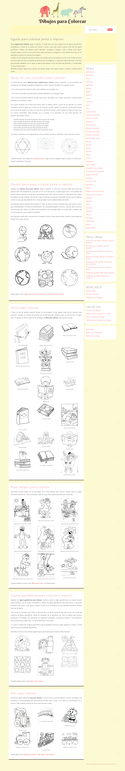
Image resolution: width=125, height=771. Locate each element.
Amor (88, 78)
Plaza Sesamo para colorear (30, 487)
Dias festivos (91, 125)
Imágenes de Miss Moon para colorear (100, 273)
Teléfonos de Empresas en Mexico (98, 320)
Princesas (89, 218)
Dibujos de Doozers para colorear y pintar (99, 268)
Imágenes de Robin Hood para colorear (97, 277)
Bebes (88, 92)
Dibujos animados (92, 128)
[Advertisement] (46, 30)
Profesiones (90, 221)
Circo (88, 108)
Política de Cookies (93, 336)
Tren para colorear (23, 693)
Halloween (90, 161)
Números (89, 208)
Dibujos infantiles (92, 135)
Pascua (88, 214)
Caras (88, 98)
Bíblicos (89, 95)
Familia (88, 148)
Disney (88, 141)
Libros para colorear (24, 307)
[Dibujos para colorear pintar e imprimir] (62, 9)
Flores (88, 155)
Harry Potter (90, 165)
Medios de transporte (94, 195)
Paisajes (89, 211)
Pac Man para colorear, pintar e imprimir (98, 247)
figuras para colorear (57, 294)
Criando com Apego (93, 310)
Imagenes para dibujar (94, 168)
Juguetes (89, 178)
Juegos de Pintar (92, 175)
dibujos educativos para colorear (34, 294)
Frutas (88, 158)
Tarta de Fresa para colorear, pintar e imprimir (100, 241)
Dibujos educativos (93, 131)
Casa (87, 105)
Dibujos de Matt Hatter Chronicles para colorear (99, 263)
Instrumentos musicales (95, 171)
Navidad (89, 201)
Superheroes (90, 228)
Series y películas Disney (95, 317)
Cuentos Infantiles (93, 115)
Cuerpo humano (92, 118)
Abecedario (90, 72)
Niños (88, 204)
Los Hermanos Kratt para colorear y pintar (99, 252)
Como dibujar (91, 112)
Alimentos (89, 75)
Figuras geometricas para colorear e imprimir (41, 595)
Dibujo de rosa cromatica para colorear (38, 78)
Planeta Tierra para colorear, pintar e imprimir (41, 184)
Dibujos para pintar (93, 138)
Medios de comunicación (95, 191)
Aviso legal (90, 329)
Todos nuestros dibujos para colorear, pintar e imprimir (101, 764)
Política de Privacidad (94, 333)
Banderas (89, 85)
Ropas (88, 224)
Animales (89, 82)
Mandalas (89, 185)
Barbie (88, 88)
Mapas (88, 188)
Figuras (89, 151)
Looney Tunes (91, 181)
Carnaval (89, 102)
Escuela (89, 145)
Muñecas (89, 198)
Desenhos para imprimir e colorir (98, 313)
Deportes (89, 122)
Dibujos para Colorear (62, 21)
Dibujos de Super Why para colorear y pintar (100, 258)
